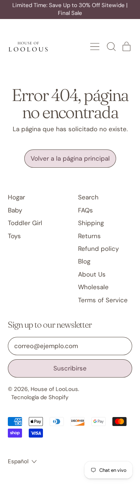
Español (18, 461)
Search (88, 197)
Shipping (91, 223)
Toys (14, 236)
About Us (92, 274)
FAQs (85, 210)
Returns (89, 236)
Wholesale (93, 287)
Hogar (16, 197)
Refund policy (98, 248)
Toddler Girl (25, 223)
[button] (110, 46)
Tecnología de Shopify (39, 397)
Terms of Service (103, 300)
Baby (15, 210)
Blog (84, 261)
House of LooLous (54, 389)
